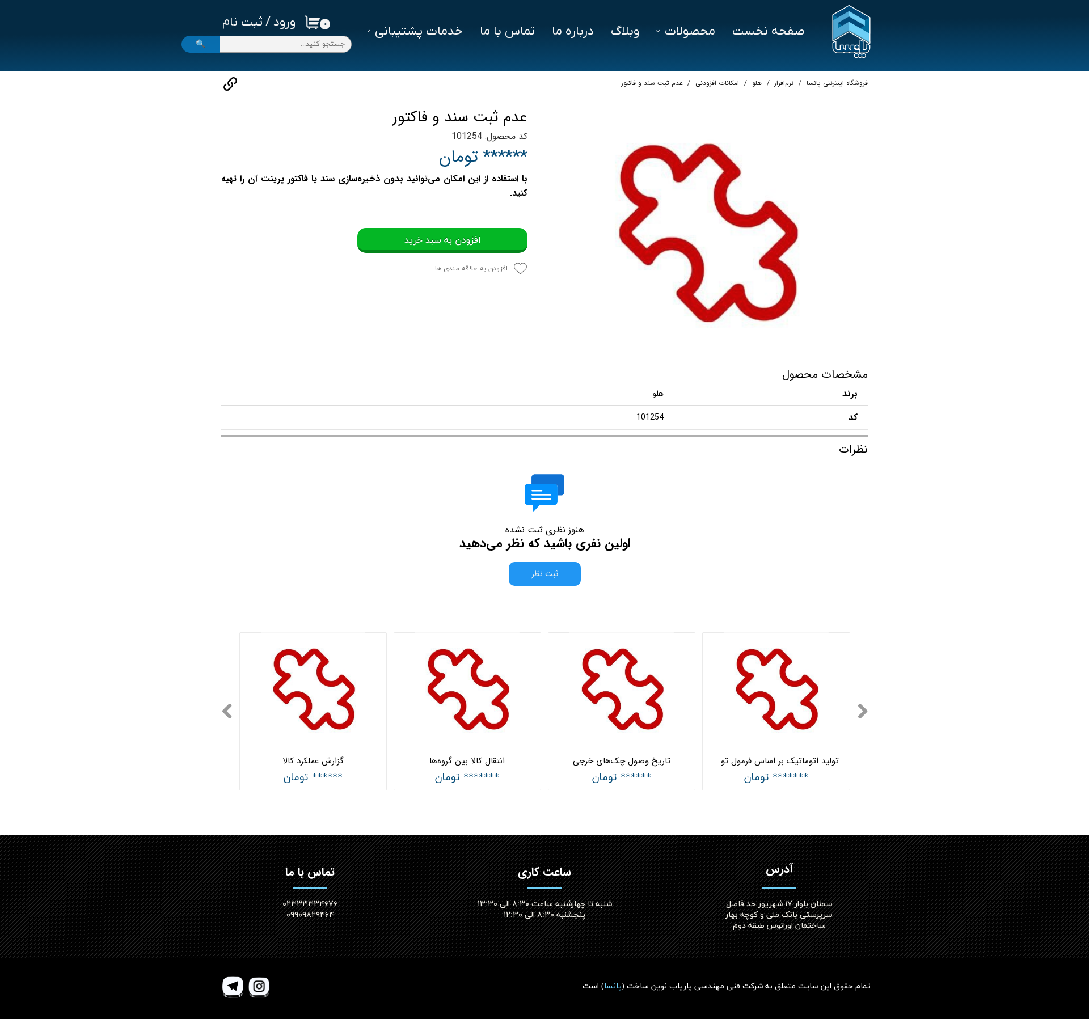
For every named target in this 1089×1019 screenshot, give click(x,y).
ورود (284, 22)
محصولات (690, 31)
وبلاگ (625, 31)
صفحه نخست (768, 31)
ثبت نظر (544, 574)
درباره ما (573, 31)
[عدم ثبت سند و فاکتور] (706, 229)
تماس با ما (507, 31)
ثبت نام (242, 22)
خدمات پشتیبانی (419, 31)
